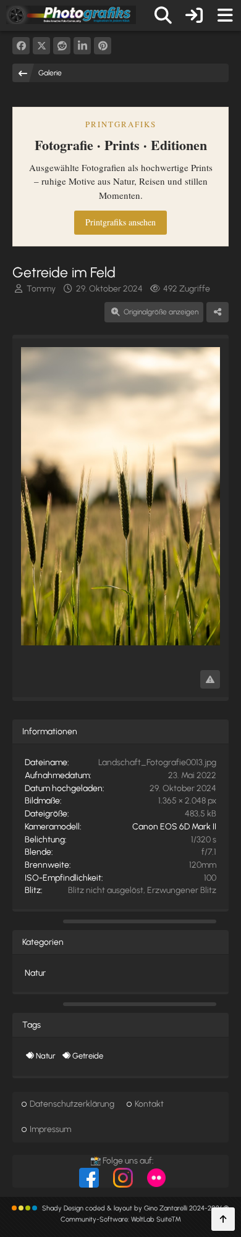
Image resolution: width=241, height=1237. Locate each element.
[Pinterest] (102, 45)
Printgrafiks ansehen (120, 222)
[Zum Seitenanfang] (223, 1219)
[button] (82, 45)
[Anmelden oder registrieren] (194, 15)
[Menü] (225, 15)
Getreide (87, 1055)
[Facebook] (21, 45)
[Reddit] (61, 45)
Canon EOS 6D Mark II (174, 826)
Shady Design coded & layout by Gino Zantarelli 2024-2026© (135, 1208)
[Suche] (163, 15)
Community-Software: (121, 1219)
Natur (35, 973)
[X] (41, 45)
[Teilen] (217, 312)
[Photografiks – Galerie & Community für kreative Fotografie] (71, 14)
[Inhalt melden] (210, 679)
